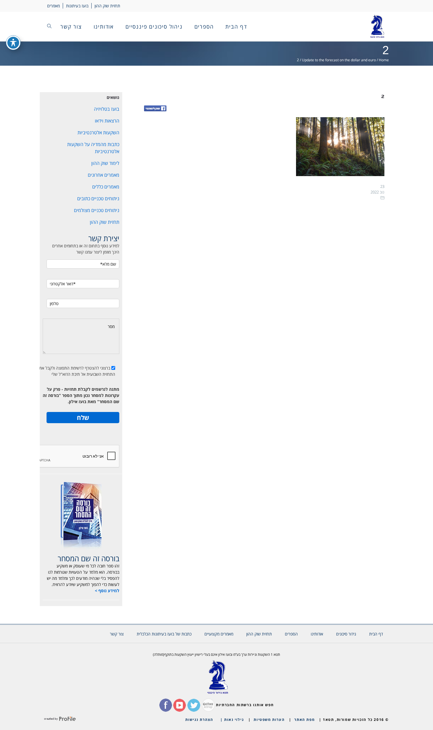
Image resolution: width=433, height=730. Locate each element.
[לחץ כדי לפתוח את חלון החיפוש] (49, 26)
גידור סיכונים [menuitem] (346, 634)
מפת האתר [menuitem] (304, 719)
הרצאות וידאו (107, 120)
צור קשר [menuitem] (71, 26)
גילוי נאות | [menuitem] (232, 719)
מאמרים (53, 6)
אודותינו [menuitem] (104, 26)
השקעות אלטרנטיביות (98, 132)
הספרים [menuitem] (204, 26)
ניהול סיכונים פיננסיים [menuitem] (154, 26)
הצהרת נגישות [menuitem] (199, 719)
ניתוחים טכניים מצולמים (96, 210)
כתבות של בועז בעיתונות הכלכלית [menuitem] (164, 634)
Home (384, 59)
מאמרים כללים (105, 186)
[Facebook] (155, 108)
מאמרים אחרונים (103, 175)
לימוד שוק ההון (105, 163)
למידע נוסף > (107, 590)
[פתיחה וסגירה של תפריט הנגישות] (13, 43)
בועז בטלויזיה (106, 109)
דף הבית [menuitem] (236, 26)
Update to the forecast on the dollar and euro (339, 59)
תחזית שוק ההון (107, 6)
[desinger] (60, 719)
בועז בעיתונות (77, 6)
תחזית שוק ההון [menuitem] (259, 634)
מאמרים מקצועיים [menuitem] (218, 634)
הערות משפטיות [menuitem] (269, 719)
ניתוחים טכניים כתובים (98, 198)
